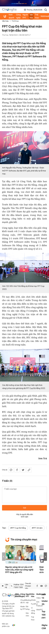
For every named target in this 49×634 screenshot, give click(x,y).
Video (38, 598)
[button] (45, 556)
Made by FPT (23, 607)
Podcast (39, 606)
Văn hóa (31, 16)
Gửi (24, 508)
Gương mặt (28, 601)
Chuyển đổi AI (23, 601)
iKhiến (33, 600)
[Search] (46, 10)
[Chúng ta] (9, 9)
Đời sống (27, 607)
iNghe (45, 625)
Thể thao (37, 16)
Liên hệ (6, 585)
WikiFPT (39, 610)
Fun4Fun (33, 604)
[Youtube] (41, 586)
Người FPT (25, 16)
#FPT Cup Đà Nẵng (18, 528)
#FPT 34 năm (37, 528)
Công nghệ (18, 16)
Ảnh (37, 602)
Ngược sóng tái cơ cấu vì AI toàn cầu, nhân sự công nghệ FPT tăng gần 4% (19, 570)
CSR (44, 628)
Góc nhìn (27, 614)
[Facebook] (37, 586)
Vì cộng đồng (33, 610)
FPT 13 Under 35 (45, 599)
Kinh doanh (11, 16)
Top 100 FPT (44, 614)
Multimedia (39, 594)
